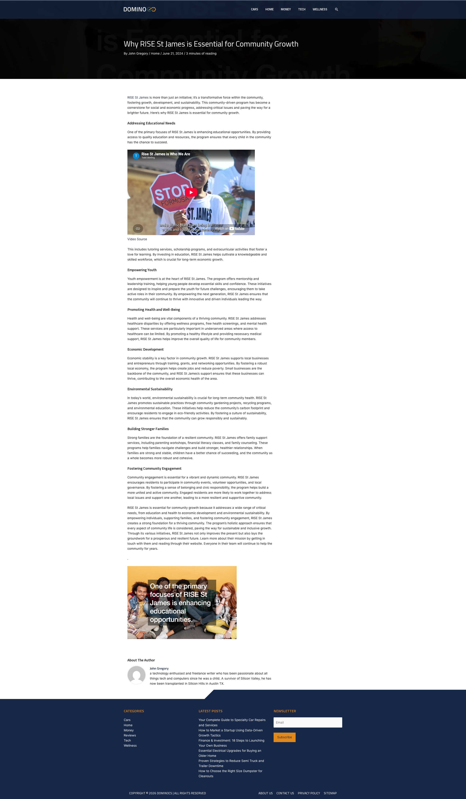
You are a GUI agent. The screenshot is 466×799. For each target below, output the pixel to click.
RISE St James (138, 97)
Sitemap (330, 793)
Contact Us (285, 793)
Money (129, 730)
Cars (127, 720)
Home (155, 53)
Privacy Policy (309, 793)
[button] (337, 9)
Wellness (130, 745)
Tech (127, 740)
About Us (265, 793)
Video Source (137, 239)
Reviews (130, 735)
